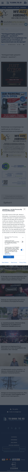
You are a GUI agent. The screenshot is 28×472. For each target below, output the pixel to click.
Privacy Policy (22, 262)
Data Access (14, 262)
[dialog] (14, 236)
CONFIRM (8, 256)
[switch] (22, 242)
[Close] (24, 209)
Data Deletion (5, 262)
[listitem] (14, 237)
